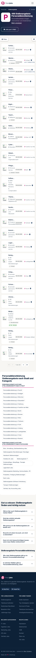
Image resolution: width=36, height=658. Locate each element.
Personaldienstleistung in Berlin (12, 411)
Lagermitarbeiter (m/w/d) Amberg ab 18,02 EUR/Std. (11, 243)
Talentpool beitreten (7, 603)
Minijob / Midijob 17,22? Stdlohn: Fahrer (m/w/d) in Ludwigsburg (11, 312)
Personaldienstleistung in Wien (12, 417)
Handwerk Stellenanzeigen (11, 455)
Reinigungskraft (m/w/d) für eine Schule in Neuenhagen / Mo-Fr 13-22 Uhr (11, 348)
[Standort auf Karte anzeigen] (30, 49)
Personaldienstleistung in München (13, 397)
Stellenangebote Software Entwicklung (14, 481)
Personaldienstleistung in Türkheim (13, 421)
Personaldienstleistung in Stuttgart (13, 393)
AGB (20, 630)
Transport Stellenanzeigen (10, 485)
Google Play (16, 589)
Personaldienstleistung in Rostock (13, 438)
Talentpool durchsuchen (26, 609)
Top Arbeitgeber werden (26, 603)
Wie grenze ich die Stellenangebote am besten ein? (16, 526)
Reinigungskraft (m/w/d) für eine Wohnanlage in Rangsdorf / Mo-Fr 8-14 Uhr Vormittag (11, 255)
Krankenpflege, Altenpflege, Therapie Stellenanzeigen (14, 463)
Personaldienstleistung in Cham (12, 435)
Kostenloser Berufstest (8, 606)
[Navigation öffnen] (32, 3)
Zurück (33, 9)
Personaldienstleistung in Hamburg (13, 404)
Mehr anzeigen (16, 23)
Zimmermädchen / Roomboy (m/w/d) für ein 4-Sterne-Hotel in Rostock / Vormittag (11, 297)
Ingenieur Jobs (5, 627)
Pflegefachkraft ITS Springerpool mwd (11, 166)
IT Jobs (3, 623)
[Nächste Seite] (23, 365)
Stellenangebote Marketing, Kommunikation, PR (16, 471)
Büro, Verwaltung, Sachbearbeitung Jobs (15, 448)
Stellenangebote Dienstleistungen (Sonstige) (16, 452)
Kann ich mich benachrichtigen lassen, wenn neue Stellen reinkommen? (16, 541)
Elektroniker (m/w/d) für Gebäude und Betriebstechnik (11, 220)
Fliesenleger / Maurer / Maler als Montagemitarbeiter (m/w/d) (11, 90)
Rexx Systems (28, 651)
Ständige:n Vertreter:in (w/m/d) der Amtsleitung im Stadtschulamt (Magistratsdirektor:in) (11, 153)
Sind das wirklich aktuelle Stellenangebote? (11, 519)
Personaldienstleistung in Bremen (13, 414)
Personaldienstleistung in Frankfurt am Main (16, 407)
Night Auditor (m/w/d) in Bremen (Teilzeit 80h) (11, 104)
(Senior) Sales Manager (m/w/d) (11, 69)
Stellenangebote (6, 599)
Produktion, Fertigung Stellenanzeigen (14, 474)
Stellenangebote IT (22, 459)
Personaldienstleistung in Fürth (12, 424)
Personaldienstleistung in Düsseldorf (13, 400)
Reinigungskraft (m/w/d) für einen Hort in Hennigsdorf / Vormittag (11, 331)
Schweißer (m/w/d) (11, 285)
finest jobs (3, 9)
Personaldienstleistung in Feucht (12, 390)
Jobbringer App (6, 612)
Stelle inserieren (24, 599)
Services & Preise (24, 606)
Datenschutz (23, 627)
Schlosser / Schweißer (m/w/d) (11, 46)
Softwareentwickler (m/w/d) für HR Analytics (11, 178)
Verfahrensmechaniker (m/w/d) (11, 77)
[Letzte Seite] (27, 365)
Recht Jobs (6, 478)
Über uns (22, 636)
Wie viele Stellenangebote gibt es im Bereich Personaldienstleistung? (15, 556)
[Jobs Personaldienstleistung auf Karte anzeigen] (34, 39)
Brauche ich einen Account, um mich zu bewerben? (15, 533)
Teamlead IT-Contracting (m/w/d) (11, 115)
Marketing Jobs (6, 630)
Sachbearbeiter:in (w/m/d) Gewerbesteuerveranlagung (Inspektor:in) (11, 207)
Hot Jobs (22, 639)
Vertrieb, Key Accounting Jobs (12, 488)
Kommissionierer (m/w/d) (11, 230)
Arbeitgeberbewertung (26, 612)
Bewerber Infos (5, 609)
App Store (6, 589)
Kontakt (21, 633)
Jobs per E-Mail (11, 29)
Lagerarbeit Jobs (8, 467)
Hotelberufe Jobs (8, 459)
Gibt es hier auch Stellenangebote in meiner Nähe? (15, 512)
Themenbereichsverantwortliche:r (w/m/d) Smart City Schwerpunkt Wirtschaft (11, 197)
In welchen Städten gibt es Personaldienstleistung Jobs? (13, 563)
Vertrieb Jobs (5, 636)
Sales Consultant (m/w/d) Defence (11, 126)
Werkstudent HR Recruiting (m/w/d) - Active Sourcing (11, 58)
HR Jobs (3, 633)
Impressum (22, 623)
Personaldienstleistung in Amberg (13, 428)
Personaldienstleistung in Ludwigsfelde (14, 431)
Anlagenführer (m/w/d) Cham (11, 272)
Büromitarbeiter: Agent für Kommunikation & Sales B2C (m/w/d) (11, 134)
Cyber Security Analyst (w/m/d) (11, 145)
